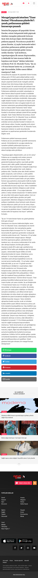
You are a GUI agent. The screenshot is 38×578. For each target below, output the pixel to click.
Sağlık (4, 12)
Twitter (7, 362)
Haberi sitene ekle (24, 483)
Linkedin (7, 373)
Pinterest (7, 367)
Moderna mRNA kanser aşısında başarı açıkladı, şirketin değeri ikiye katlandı (17, 416)
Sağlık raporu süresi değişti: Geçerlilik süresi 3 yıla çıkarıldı (18, 458)
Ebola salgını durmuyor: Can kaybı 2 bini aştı (14, 438)
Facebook (7, 356)
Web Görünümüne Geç (19, 574)
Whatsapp (7, 350)
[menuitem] (23, 3)
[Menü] (34, 3)
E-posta (7, 379)
